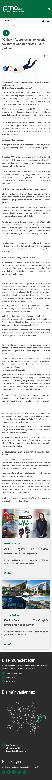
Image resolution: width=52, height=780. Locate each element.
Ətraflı (7, 573)
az (49, 9)
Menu (7, 21)
